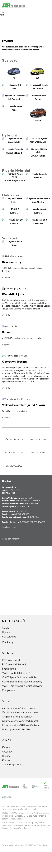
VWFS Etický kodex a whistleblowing (22, 685)
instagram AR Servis (12, 836)
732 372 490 (23, 514)
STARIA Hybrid (38, 152)
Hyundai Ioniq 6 (38, 211)
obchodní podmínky (28, 809)
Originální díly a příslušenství (17, 716)
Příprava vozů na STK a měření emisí (21, 725)
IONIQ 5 (14, 211)
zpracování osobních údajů (30, 806)
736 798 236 (21, 511)
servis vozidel (14, 466)
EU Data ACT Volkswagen (13, 813)
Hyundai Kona (14, 113)
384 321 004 (21, 500)
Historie (6, 755)
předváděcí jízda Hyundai (26, 302)
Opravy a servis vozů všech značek (20, 720)
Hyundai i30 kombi (38, 87)
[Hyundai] (7, 797)
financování (38, 452)
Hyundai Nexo (14, 243)
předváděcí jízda (14, 439)
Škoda (5, 628)
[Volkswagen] (25, 786)
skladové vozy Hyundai (26, 267)
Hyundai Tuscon (38, 113)
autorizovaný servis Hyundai (26, 336)
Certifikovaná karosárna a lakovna (20, 712)
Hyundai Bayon (38, 97)
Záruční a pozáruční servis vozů (18, 708)
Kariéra (6, 747)
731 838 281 (27, 522)
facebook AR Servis (9, 532)
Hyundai (6, 632)
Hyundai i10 (14, 70)
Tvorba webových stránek (13, 845)
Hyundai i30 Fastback (14, 97)
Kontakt (6, 760)
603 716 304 (33, 517)
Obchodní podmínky (13, 764)
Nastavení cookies (10, 806)
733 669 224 (23, 506)
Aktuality (7, 751)
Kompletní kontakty (10, 539)
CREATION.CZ (31, 845)
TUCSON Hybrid (38, 140)
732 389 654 (34, 500)
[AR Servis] (10, 786)
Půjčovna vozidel (11, 660)
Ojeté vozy (7, 642)
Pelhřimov (43, 845)
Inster (14, 200)
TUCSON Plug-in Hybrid (14, 177)
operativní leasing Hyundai (26, 373)
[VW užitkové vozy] (46, 787)
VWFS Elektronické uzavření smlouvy (22, 681)
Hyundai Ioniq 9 (14, 222)
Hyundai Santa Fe (14, 152)
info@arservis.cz (9, 527)
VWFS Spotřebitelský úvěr (16, 673)
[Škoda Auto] (36, 786)
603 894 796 (27, 498)
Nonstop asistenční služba (16, 729)
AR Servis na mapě (26, 580)
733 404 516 (39, 522)
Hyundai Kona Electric (38, 200)
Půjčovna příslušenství (14, 664)
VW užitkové (9, 636)
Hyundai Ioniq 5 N (38, 222)
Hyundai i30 (14, 87)
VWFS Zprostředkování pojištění (19, 677)
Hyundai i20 (38, 70)
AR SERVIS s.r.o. (11, 822)
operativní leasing (14, 452)
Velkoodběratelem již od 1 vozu (26, 409)
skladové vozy (38, 439)
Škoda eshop (9, 668)
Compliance (8, 690)
